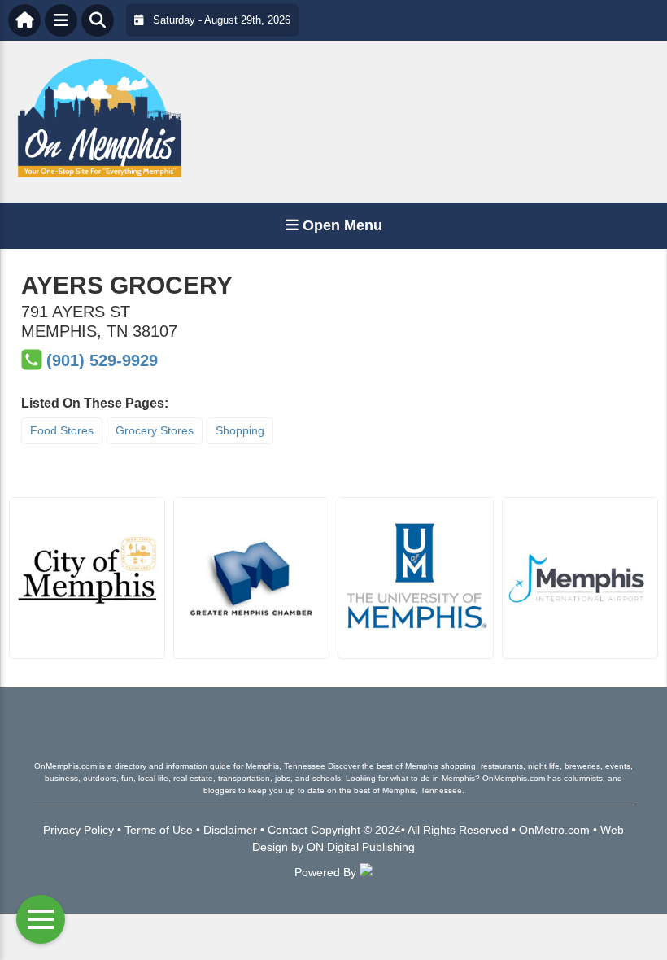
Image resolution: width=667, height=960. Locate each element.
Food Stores (62, 430)
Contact (287, 829)
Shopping (240, 430)
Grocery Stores (155, 430)
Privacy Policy (78, 829)
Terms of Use (158, 829)
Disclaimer (230, 829)
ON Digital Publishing (361, 846)
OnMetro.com (554, 829)
